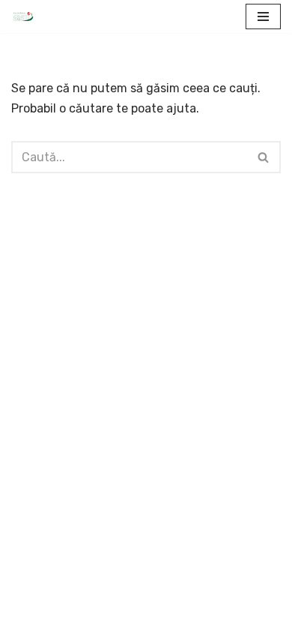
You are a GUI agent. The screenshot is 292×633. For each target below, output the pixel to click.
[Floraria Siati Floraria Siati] (23, 16)
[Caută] (264, 157)
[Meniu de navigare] (263, 16)
